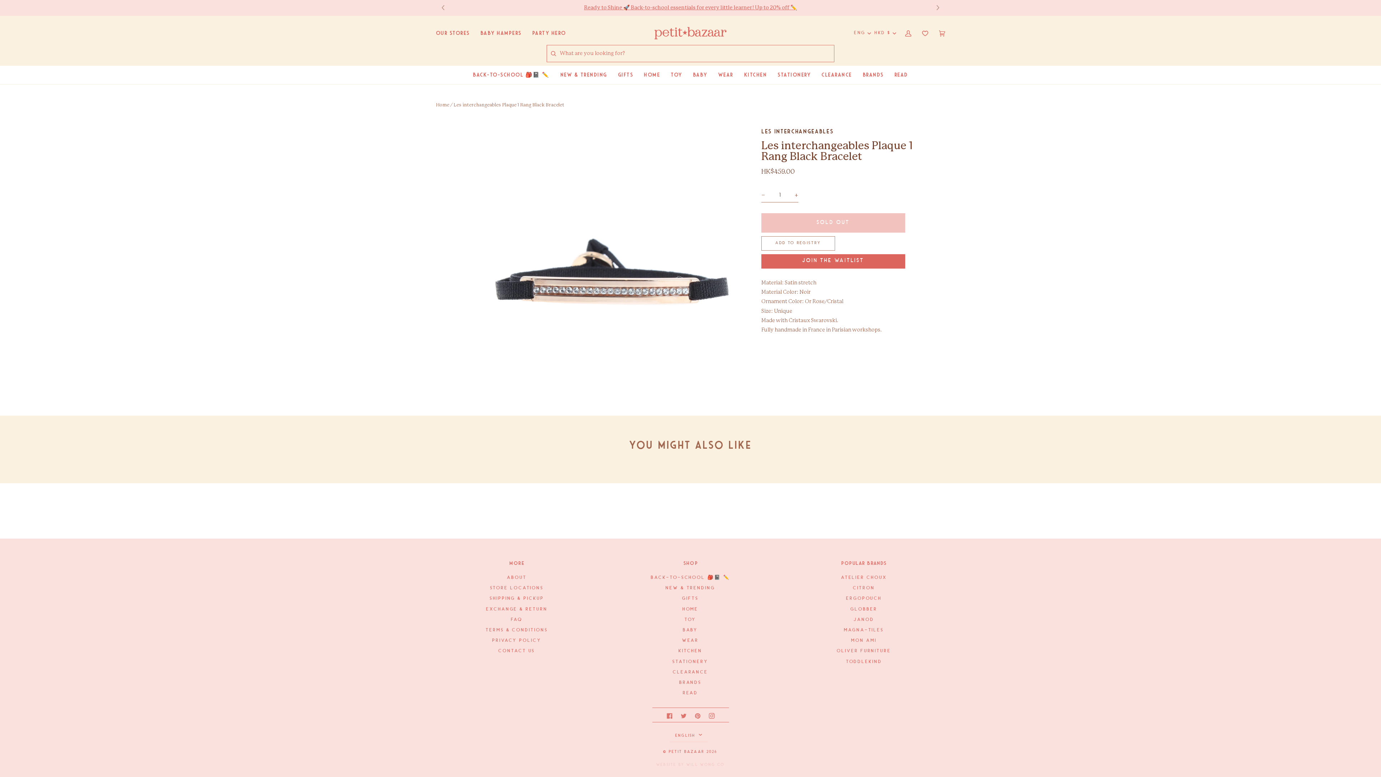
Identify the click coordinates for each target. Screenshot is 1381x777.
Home (442, 105)
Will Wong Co (706, 765)
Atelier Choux (864, 577)
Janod (864, 619)
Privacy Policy (517, 640)
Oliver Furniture (864, 651)
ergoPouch (864, 598)
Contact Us (516, 651)
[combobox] (697, 54)
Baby (690, 630)
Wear (690, 640)
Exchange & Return (516, 609)
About (517, 577)
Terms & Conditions (517, 630)
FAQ (517, 619)
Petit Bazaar (687, 752)
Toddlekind (864, 661)
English (686, 735)
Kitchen (690, 651)
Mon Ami (863, 640)
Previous (446, 7)
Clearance (690, 672)
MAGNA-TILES (864, 630)
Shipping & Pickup (517, 598)
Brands (690, 682)
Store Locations (517, 588)
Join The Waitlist (833, 261)
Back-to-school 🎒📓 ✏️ (690, 577)
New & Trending (690, 588)
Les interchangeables (797, 131)
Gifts (690, 598)
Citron (864, 588)
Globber (864, 609)
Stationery (690, 661)
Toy (691, 619)
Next (934, 7)
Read (690, 693)
